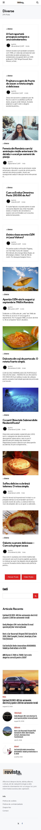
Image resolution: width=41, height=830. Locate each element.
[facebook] (22, 823)
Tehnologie (17, 713)
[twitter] (18, 823)
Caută (5, 589)
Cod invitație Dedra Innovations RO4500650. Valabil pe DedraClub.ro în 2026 (19, 647)
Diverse (10, 29)
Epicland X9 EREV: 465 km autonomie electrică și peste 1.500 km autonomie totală (20, 616)
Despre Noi (7, 807)
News (4, 697)
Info (4, 796)
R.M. (14, 44)
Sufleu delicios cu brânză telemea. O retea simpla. (16, 485)
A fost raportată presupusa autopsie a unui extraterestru (17, 36)
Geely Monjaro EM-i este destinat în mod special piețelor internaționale (18, 625)
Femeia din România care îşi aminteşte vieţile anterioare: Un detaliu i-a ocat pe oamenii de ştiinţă (20, 152)
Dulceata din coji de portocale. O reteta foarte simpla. (20, 360)
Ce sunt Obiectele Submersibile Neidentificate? (20, 421)
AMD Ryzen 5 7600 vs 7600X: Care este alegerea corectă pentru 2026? (17, 656)
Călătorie (17, 728)
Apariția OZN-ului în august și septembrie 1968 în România (18, 301)
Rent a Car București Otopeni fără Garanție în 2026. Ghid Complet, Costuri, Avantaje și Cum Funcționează (20, 636)
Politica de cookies (9, 801)
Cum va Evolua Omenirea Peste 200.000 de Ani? (20, 194)
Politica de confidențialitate (13, 804)
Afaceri (16, 747)
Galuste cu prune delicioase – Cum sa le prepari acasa (18, 544)
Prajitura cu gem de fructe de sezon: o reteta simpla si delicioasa (20, 83)
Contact (6, 811)
